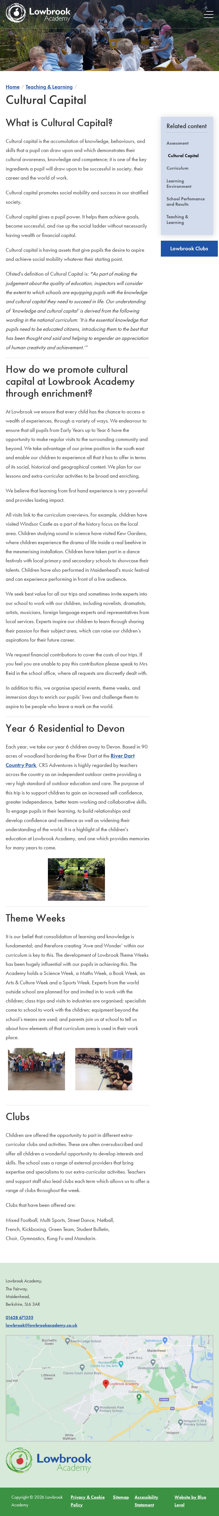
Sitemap (121, 1497)
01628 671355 (19, 1317)
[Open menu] (208, 14)
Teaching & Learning (49, 86)
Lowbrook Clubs (189, 248)
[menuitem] (187, 183)
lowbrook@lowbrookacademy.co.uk (41, 1325)
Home (13, 86)
